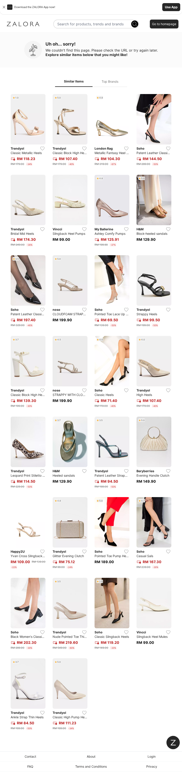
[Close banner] (4, 7)
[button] (91, 7)
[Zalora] (23, 24)
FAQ (30, 766)
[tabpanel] (91, 413)
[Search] (134, 24)
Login (152, 756)
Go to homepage (164, 24)
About (91, 756)
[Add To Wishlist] (42, 148)
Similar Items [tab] (74, 81)
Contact (30, 756)
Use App (171, 7)
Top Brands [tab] (110, 81)
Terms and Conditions (91, 766)
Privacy (151, 766)
